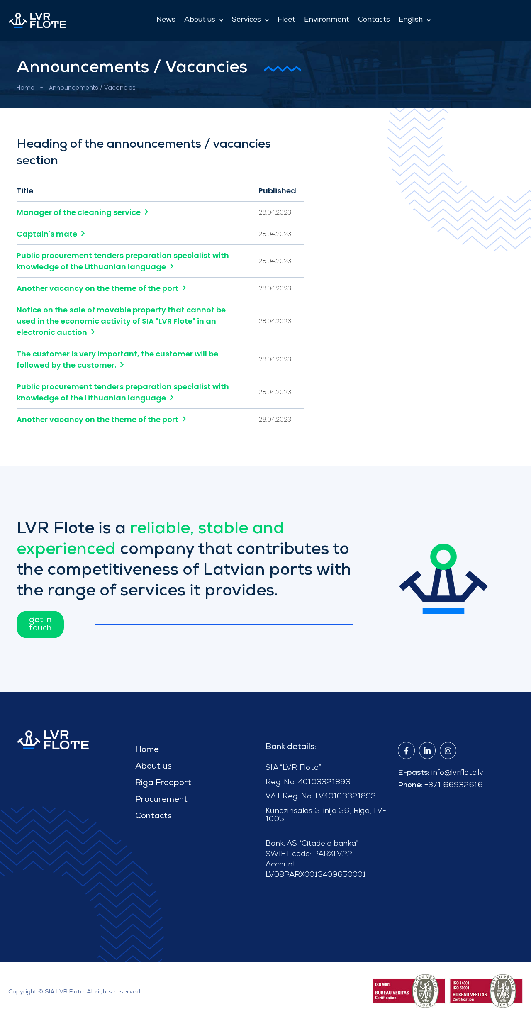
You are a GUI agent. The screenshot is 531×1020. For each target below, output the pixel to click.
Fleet (286, 20)
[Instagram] (448, 750)
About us (199, 20)
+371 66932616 (453, 784)
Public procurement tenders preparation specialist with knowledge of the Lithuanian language (123, 261)
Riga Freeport (163, 783)
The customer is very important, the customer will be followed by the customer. (117, 359)
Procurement (161, 800)
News (165, 20)
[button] (204, 20)
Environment (326, 20)
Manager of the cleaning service (79, 212)
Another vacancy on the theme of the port (97, 288)
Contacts (374, 20)
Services (246, 20)
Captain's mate (47, 234)
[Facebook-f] (406, 750)
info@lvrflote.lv (457, 772)
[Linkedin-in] (427, 750)
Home (25, 87)
